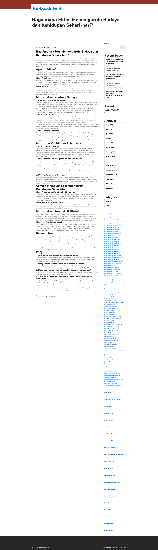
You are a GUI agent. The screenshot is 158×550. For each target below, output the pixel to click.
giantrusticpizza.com (110, 377)
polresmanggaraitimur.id (111, 330)
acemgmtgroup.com (110, 314)
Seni (107, 205)
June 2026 (109, 134)
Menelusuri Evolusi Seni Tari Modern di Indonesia (115, 69)
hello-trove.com (118, 352)
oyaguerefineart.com (110, 322)
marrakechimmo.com (110, 328)
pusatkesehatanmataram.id (112, 269)
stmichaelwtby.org (109, 381)
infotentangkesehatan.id (111, 334)
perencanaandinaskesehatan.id (113, 222)
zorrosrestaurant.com (110, 306)
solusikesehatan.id (109, 214)
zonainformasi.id (109, 385)
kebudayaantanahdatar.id (111, 289)
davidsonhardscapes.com (111, 308)
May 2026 (109, 138)
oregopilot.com (108, 366)
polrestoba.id (108, 332)
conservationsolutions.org (111, 348)
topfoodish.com (108, 352)
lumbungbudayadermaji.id (111, 285)
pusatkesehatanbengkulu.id (112, 239)
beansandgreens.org (110, 346)
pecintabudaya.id (117, 279)
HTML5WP (122, 547)
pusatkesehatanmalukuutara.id (113, 243)
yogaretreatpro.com (110, 372)
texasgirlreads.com (119, 302)
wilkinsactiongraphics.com (112, 310)
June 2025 (109, 188)
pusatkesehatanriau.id (110, 235)
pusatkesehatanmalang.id (111, 267)
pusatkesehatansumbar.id (111, 229)
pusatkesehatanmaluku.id (111, 241)
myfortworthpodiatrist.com (112, 370)
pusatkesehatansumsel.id (111, 231)
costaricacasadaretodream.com (113, 368)
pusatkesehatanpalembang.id (113, 261)
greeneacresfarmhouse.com (112, 316)
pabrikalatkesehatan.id (111, 220)
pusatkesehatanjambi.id (111, 237)
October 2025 (110, 170)
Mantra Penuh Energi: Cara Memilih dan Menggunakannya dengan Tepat (115, 94)
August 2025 (110, 179)
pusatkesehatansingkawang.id (113, 273)
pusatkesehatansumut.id (111, 227)
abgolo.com (116, 364)
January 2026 (110, 156)
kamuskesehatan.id (110, 338)
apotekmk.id (116, 277)
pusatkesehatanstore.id (111, 218)
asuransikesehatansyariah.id (112, 216)
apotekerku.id (108, 277)
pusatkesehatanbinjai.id (111, 251)
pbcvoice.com (118, 324)
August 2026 (110, 125)
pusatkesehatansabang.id (111, 247)
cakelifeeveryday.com (110, 344)
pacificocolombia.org (119, 350)
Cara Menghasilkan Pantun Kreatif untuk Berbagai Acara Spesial (115, 76)
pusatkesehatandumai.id (111, 259)
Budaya (108, 201)
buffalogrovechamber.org (111, 298)
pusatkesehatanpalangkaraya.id (113, 275)
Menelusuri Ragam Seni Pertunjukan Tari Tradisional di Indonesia (114, 85)
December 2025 (111, 161)
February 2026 (111, 152)
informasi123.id (118, 385)
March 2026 (110, 147)
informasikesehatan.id (110, 336)
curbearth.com (108, 350)
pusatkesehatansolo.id (111, 265)
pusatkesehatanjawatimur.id (112, 225)
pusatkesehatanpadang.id (112, 253)
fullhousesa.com (109, 320)
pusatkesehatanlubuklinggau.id (113, 263)
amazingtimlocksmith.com (111, 326)
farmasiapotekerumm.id (111, 340)
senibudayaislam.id (109, 287)
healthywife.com (109, 324)
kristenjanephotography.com (112, 373)
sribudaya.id (122, 293)
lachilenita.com (108, 364)
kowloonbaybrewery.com (111, 362)
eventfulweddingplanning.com (113, 360)
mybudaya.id (108, 291)
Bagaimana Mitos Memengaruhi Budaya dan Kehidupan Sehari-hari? (67, 53)
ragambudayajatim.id (110, 281)
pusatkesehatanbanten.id (111, 224)
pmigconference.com (110, 354)
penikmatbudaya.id (118, 283)
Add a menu (122, 9)
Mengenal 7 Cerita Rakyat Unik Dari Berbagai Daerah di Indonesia (114, 61)
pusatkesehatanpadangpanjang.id (114, 257)
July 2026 (109, 129)
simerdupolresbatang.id (111, 295)
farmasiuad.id (108, 279)
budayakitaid (42, 9)
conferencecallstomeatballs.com (113, 379)
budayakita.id (121, 281)
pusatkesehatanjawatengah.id (113, 233)
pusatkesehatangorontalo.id (112, 245)
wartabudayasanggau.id (111, 293)
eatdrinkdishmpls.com (110, 300)
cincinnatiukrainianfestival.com (113, 318)
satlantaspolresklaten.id (111, 297)
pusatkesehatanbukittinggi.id (112, 255)
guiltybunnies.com (109, 312)
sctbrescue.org (108, 375)
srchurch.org (116, 375)
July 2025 (109, 183)
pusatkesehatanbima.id (111, 271)
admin (41, 296)
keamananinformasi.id (110, 383)
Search (106, 43)
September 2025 (111, 174)
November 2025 (111, 165)
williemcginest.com (109, 304)
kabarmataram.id (109, 342)
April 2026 (109, 143)
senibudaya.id (108, 283)
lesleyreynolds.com (109, 356)
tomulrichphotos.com (110, 358)
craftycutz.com (108, 302)
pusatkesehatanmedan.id (111, 249)
